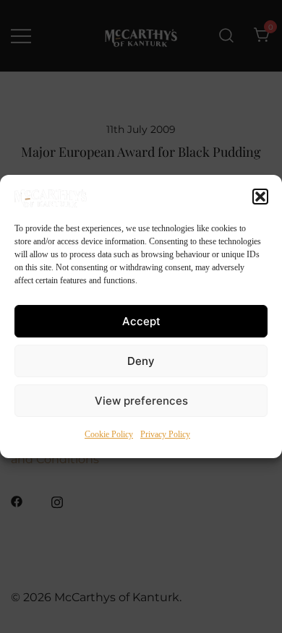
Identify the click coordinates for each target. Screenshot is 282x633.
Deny (141, 361)
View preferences (141, 401)
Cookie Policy (109, 434)
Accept (141, 321)
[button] (260, 196)
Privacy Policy (165, 434)
